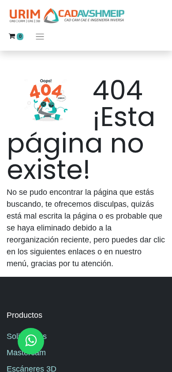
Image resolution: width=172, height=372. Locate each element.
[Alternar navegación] (40, 36)
